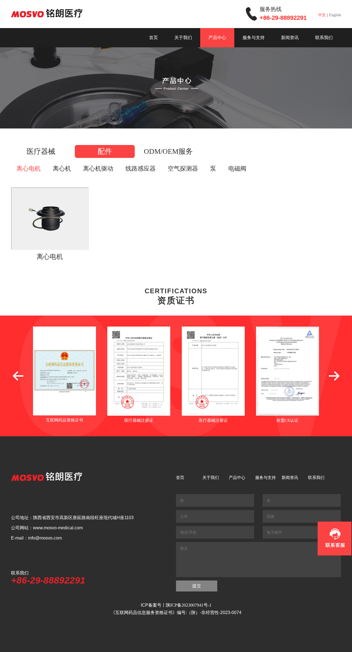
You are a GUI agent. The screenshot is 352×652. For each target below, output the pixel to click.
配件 (105, 151)
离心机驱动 (98, 168)
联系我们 (324, 37)
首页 (153, 37)
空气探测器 (183, 168)
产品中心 (217, 37)
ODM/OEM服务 (168, 151)
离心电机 (28, 168)
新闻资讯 (290, 37)
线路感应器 (140, 168)
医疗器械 (41, 151)
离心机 (62, 168)
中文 (322, 15)
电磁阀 (237, 168)
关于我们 (183, 37)
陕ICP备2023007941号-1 (188, 605)
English (335, 15)
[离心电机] (49, 218)
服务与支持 (254, 37)
